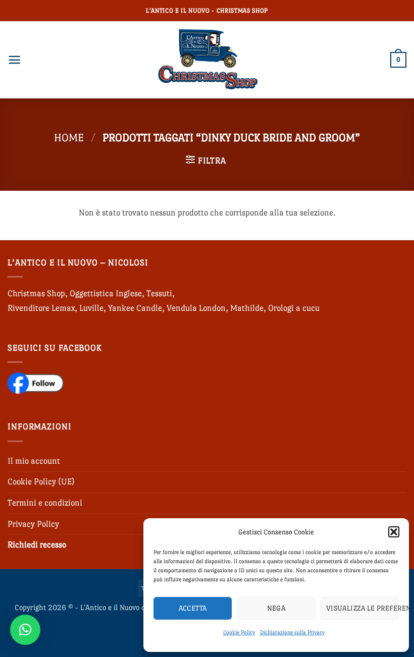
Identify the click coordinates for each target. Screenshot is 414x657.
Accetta (193, 608)
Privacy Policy (33, 524)
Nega (276, 608)
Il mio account (34, 461)
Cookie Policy (239, 632)
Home (69, 137)
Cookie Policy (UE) (41, 481)
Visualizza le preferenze (362, 608)
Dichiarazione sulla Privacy (292, 632)
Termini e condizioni (45, 503)
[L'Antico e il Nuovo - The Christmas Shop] (207, 59)
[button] (394, 532)
